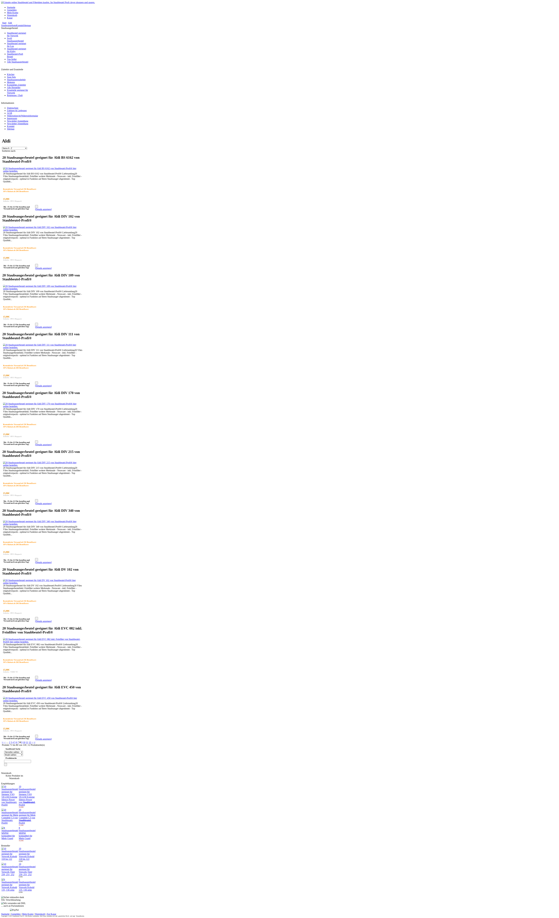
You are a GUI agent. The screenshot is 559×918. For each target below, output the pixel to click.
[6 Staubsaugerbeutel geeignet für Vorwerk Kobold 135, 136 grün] (9, 890)
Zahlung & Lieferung (17, 110)
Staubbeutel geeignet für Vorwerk (16, 34)
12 (30, 742)
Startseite (11, 7)
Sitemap (27, 25)
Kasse (10, 18)
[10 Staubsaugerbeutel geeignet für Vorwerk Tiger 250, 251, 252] (9, 874)
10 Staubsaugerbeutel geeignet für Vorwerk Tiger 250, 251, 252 (27, 869)
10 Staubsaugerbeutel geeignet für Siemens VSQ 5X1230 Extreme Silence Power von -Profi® (27, 795)
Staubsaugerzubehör (16, 79)
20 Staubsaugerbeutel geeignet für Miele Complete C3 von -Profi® (27, 816)
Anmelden (12, 10)
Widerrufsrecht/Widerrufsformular (22, 116)
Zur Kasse (51, 914)
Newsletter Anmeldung (17, 121)
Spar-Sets (11, 77)
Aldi (10, 23)
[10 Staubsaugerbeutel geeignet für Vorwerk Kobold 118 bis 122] (9, 859)
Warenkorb (12, 15)
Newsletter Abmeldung (17, 123)
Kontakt (19, 25)
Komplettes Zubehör (16, 85)
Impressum (12, 118)
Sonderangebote (8, 25)
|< (3, 742)
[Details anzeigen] (43, 209)
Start (4, 23)
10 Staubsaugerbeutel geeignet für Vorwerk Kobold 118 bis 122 (27, 853)
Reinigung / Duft (15, 95)
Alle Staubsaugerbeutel (17, 62)
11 (27, 742)
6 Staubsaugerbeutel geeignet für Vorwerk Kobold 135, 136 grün (27, 884)
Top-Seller (12, 59)
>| (34, 742)
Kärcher (10, 74)
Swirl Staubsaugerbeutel (15, 39)
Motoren (11, 82)
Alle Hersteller (13, 87)
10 (24, 742)
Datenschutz (12, 108)
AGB (9, 113)
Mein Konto (12, 12)
